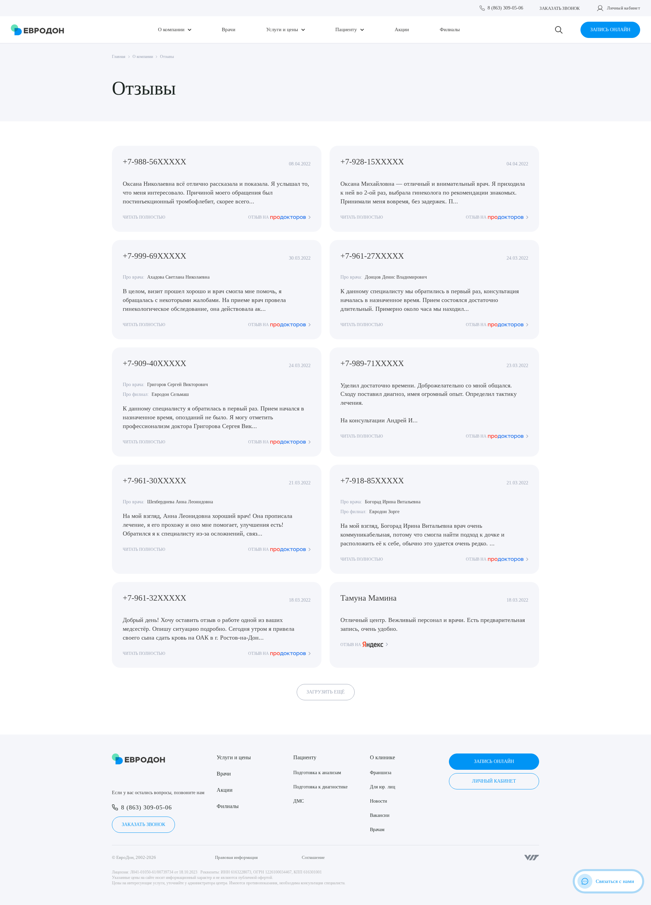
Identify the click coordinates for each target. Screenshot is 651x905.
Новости (378, 801)
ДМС (298, 801)
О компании (171, 29)
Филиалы (450, 29)
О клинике (382, 757)
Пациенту (346, 29)
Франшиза (380, 772)
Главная (118, 56)
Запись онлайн (610, 29)
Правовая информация (236, 857)
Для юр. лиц (382, 786)
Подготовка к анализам (317, 772)
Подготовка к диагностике (320, 786)
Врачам (377, 829)
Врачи (228, 29)
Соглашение (313, 857)
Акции (402, 29)
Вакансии (380, 815)
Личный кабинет (623, 8)
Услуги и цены (282, 29)
